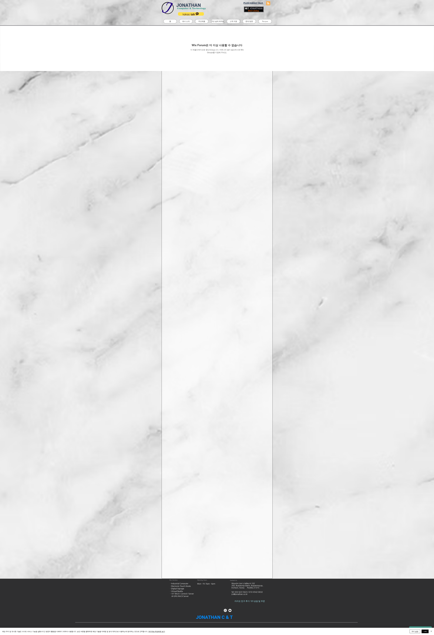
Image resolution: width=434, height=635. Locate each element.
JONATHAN (188, 5)
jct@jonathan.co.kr (239, 594)
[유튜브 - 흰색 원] (229, 610)
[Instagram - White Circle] (225, 610)
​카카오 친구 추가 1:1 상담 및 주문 (250, 601)
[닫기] (431, 631)
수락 (425, 631)
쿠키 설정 (415, 631)
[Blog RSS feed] (268, 3)
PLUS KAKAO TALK (253, 3)
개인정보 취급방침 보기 (156, 631)
